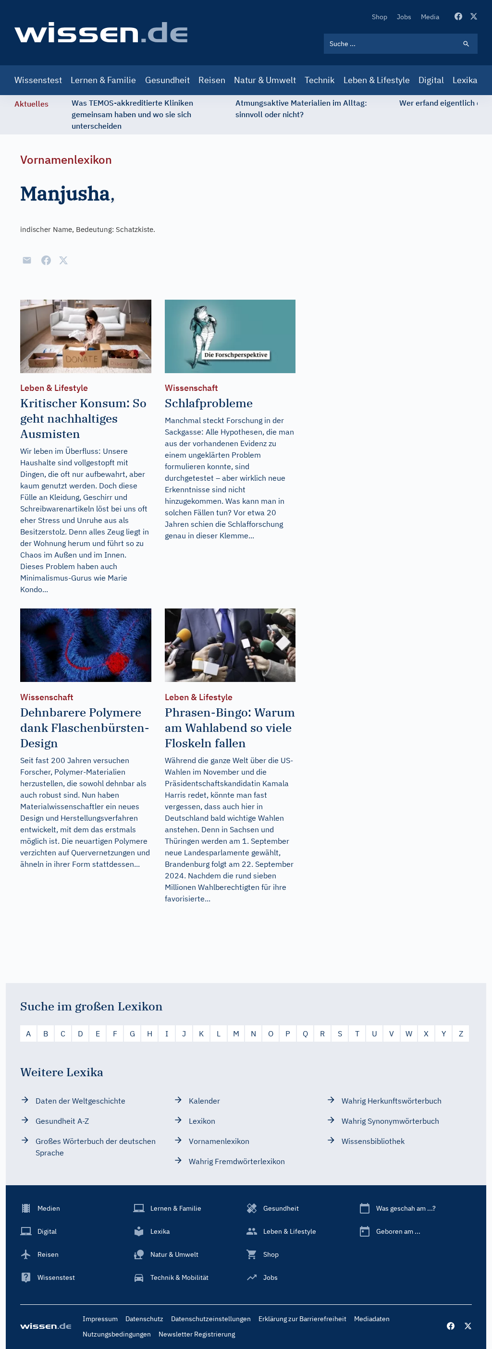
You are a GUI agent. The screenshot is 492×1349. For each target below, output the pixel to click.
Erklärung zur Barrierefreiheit (302, 1318)
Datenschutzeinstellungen (211, 1318)
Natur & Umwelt (265, 79)
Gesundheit (167, 79)
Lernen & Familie (103, 79)
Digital (431, 79)
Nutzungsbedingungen (117, 1334)
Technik (319, 79)
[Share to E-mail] (27, 260)
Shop (379, 16)
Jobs (404, 16)
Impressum (100, 1318)
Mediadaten (372, 1318)
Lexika (465, 79)
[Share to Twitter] (63, 260)
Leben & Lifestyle (377, 79)
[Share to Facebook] (46, 260)
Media (430, 16)
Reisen (211, 79)
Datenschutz (144, 1318)
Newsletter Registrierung (197, 1334)
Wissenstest (38, 79)
